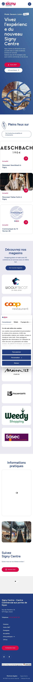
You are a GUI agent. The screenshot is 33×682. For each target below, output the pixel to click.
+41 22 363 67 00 (14, 617)
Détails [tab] (16, 322)
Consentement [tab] (6, 322)
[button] (29, 4)
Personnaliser (15, 357)
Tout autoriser (16, 352)
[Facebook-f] (9, 657)
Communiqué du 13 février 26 (10, 230)
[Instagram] (4, 657)
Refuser (16, 363)
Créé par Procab (25, 678)
